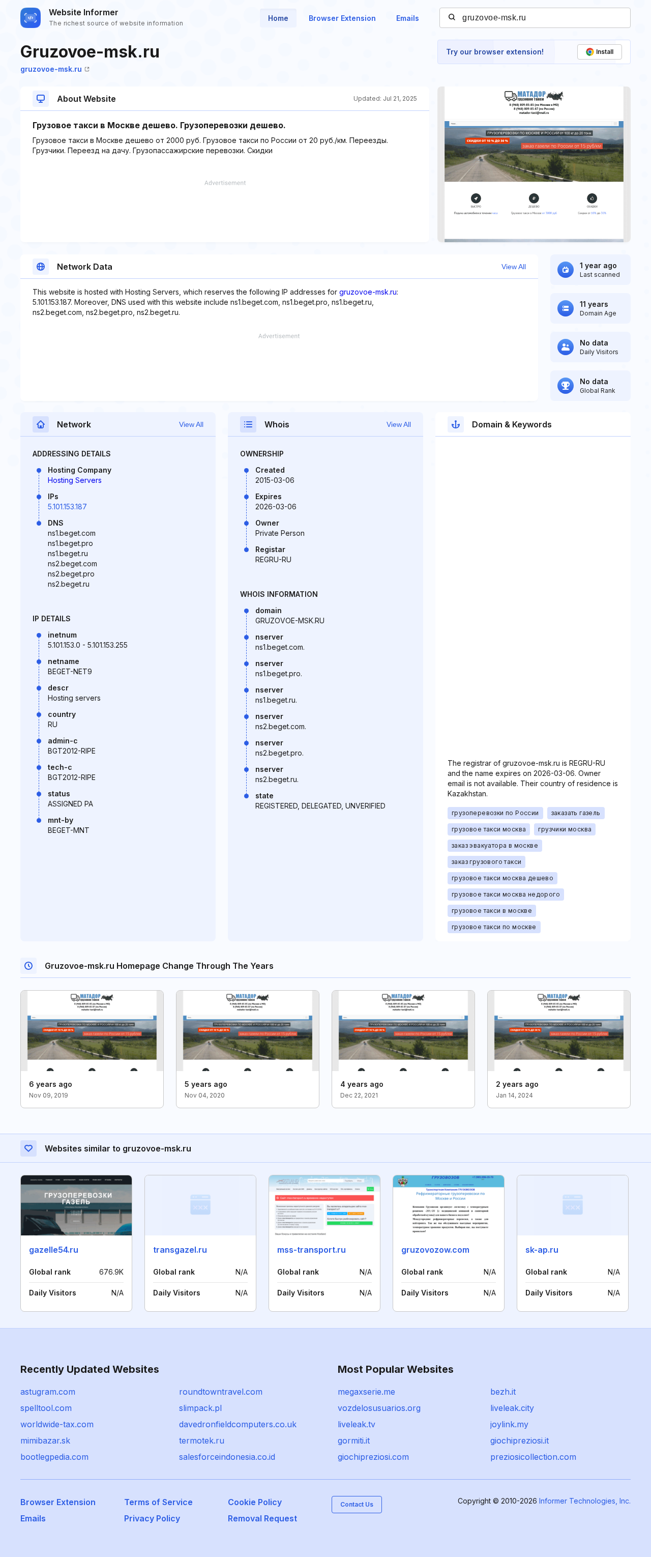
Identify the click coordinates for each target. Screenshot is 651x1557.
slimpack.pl (200, 1408)
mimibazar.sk (45, 1440)
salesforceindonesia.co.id (227, 1457)
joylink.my (509, 1424)
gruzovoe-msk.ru (51, 69)
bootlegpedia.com (54, 1457)
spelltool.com (46, 1408)
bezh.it (503, 1392)
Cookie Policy (255, 1502)
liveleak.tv (356, 1424)
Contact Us (356, 1504)
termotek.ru (201, 1440)
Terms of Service (158, 1502)
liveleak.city (512, 1408)
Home (278, 18)
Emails (407, 18)
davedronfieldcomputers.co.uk (238, 1424)
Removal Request (262, 1518)
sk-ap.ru (541, 1250)
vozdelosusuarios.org (379, 1408)
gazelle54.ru (53, 1250)
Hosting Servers (75, 480)
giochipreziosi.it (519, 1440)
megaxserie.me (366, 1392)
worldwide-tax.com (57, 1424)
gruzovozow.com (435, 1250)
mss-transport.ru (311, 1250)
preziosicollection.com (533, 1457)
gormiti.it (354, 1440)
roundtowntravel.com (220, 1392)
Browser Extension (342, 18)
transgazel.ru (180, 1250)
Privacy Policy (152, 1518)
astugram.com (47, 1392)
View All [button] (513, 267)
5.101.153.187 (67, 506)
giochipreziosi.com (373, 1457)
